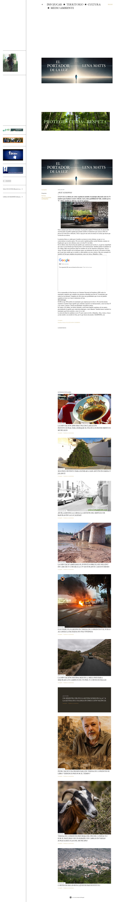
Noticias (43, 195)
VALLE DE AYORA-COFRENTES (46, 198)
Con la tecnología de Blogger (78, 897)
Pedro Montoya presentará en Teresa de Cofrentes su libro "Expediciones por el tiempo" (84, 772)
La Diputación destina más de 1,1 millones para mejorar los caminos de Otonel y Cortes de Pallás (82, 678)
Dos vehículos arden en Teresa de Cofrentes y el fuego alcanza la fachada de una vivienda (84, 630)
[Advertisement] (76, 21)
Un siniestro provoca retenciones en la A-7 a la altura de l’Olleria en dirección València (84, 699)
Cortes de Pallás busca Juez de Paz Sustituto (79, 885)
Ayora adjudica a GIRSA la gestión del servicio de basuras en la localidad (81, 514)
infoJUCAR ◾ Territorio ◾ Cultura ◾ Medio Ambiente (74, 6)
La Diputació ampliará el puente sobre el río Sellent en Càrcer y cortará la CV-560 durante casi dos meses (83, 565)
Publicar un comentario (68, 432)
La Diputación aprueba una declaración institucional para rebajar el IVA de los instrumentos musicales (84, 427)
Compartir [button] (44, 189)
